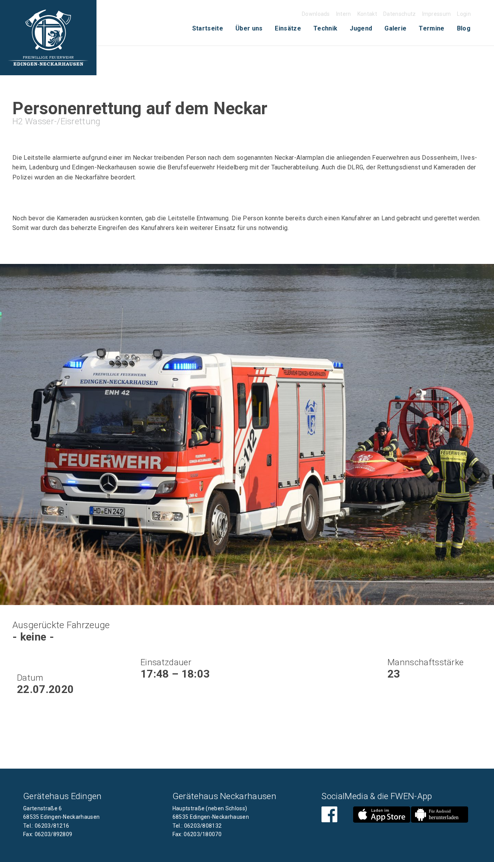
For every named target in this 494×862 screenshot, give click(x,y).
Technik (325, 28)
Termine (431, 28)
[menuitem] (207, 28)
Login (464, 14)
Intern (343, 14)
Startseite (207, 28)
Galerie (395, 28)
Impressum (436, 14)
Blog (463, 28)
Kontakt (367, 14)
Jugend (361, 28)
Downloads (316, 14)
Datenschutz (399, 14)
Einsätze (288, 28)
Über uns (249, 28)
